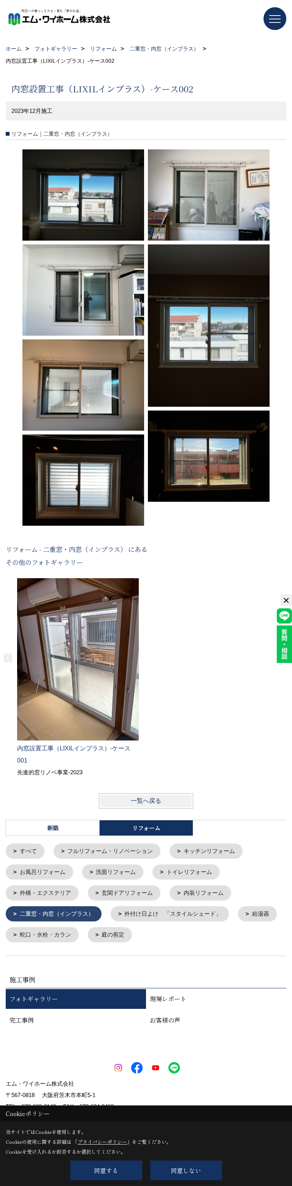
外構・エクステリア (45, 893)
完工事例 (22, 1020)
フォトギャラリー (34, 998)
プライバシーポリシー (102, 1141)
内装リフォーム (204, 893)
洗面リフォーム (116, 872)
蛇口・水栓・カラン (45, 934)
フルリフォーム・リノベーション (110, 851)
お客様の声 (165, 1020)
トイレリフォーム (189, 872)
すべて (28, 851)
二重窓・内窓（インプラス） (57, 913)
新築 (53, 828)
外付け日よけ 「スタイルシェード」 (172, 913)
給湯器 (260, 913)
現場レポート (168, 998)
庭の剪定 (113, 934)
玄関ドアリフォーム (127, 893)
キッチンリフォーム (209, 851)
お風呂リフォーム (42, 872)
